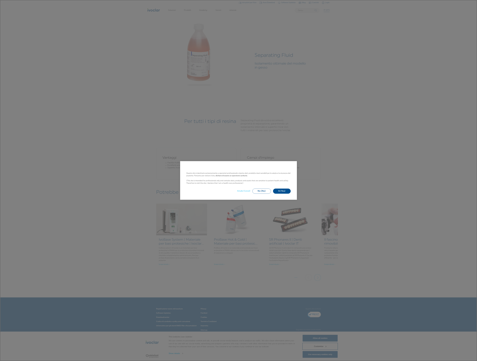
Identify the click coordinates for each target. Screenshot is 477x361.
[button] (261, 191)
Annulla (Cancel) (243, 191)
